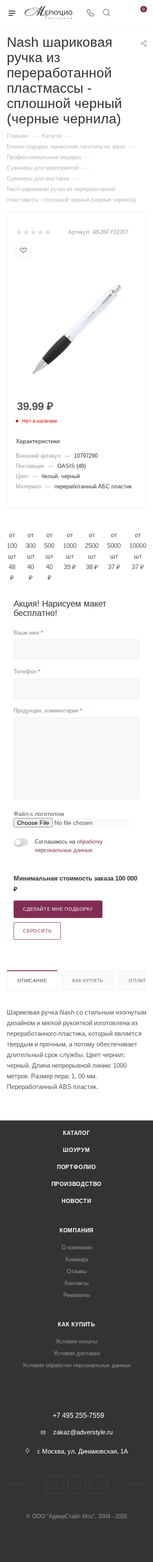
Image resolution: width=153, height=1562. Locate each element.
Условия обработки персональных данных (77, 1365)
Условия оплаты (76, 1341)
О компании (77, 1247)
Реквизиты (76, 1295)
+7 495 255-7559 (78, 1415)
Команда (76, 1259)
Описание (32, 980)
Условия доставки (77, 1353)
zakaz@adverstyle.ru (83, 1432)
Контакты (76, 1283)
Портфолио (76, 1167)
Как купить (87, 980)
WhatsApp (98, 1484)
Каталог (76, 1133)
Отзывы (77, 1271)
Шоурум (76, 1150)
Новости (76, 1201)
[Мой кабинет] (122, 13)
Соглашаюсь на (69, 845)
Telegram (77, 1484)
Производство (76, 1184)
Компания (77, 1230)
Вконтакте (55, 1484)
